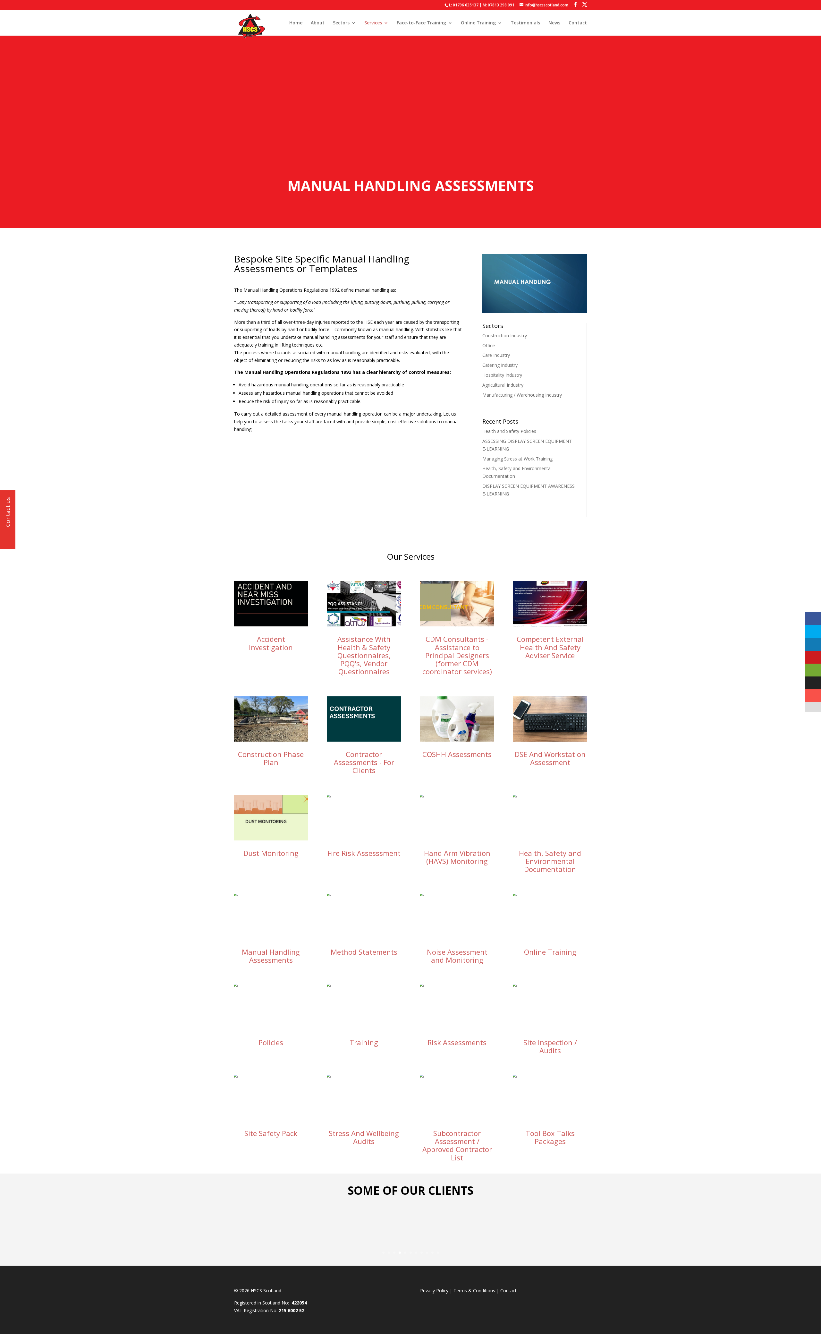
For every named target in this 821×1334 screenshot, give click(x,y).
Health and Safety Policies (509, 431)
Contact (578, 23)
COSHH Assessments (457, 754)
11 (438, 1253)
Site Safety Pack (270, 1133)
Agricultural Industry (502, 385)
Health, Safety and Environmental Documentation (550, 861)
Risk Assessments (457, 1042)
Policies (270, 1042)
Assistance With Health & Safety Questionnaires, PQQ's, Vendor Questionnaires (364, 655)
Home (295, 23)
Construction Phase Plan (271, 758)
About (318, 23)
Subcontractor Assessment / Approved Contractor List (457, 1145)
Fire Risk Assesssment (364, 853)
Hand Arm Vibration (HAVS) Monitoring (457, 857)
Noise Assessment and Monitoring (457, 956)
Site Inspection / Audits (550, 1046)
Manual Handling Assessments (271, 956)
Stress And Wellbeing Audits (364, 1137)
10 (432, 1253)
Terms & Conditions (474, 1290)
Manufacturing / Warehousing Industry (522, 395)
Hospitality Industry (502, 375)
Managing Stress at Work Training (517, 459)
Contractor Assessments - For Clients (364, 762)
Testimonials (525, 23)
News (554, 23)
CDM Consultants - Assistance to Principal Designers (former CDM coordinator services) (457, 655)
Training (364, 1042)
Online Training (478, 23)
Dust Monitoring (271, 853)
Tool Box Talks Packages (550, 1137)
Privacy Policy (434, 1290)
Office (488, 345)
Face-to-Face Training (421, 23)
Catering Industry (500, 365)
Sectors (341, 23)
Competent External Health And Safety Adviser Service (550, 647)
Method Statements (364, 952)
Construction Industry (504, 335)
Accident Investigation (271, 643)
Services (373, 23)
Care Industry (496, 355)
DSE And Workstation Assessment (550, 758)
